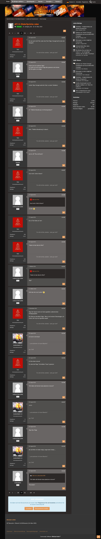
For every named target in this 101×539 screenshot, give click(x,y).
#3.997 (63, 402)
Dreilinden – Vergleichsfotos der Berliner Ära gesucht (84, 27)
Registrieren (85, 2)
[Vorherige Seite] (9, 33)
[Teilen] (64, 31)
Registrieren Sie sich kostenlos (46, 502)
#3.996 (63, 382)
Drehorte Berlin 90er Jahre (82, 46)
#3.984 (63, 106)
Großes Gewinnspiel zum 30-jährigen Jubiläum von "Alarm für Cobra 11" (84, 84)
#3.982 (63, 62)
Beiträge (12, 56)
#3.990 (63, 242)
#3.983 (63, 82)
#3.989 (63, 217)
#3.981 (63, 37)
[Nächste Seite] (34, 33)
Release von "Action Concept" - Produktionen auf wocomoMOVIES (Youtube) (85, 34)
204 (31, 33)
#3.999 (63, 446)
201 (25, 33)
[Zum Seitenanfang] (98, 536)
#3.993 (63, 308)
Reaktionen (12, 54)
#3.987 (63, 170)
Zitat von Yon (35, 199)
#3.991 (63, 266)
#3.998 (63, 426)
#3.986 (63, 150)
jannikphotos (91, 108)
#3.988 (63, 195)
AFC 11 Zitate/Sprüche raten (83, 90)
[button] (71, 2)
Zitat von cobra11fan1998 (38, 475)
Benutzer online (11, 520)
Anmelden (78, 2)
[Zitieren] (63, 57)
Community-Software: (50, 536)
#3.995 (63, 358)
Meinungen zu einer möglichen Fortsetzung (84, 41)
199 (18, 33)
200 (21, 33)
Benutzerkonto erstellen (41, 508)
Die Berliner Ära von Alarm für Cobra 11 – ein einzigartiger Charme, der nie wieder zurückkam (85, 52)
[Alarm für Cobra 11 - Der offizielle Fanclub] (50, 10)
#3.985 (63, 126)
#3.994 (63, 333)
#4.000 (63, 471)
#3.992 (63, 289)
